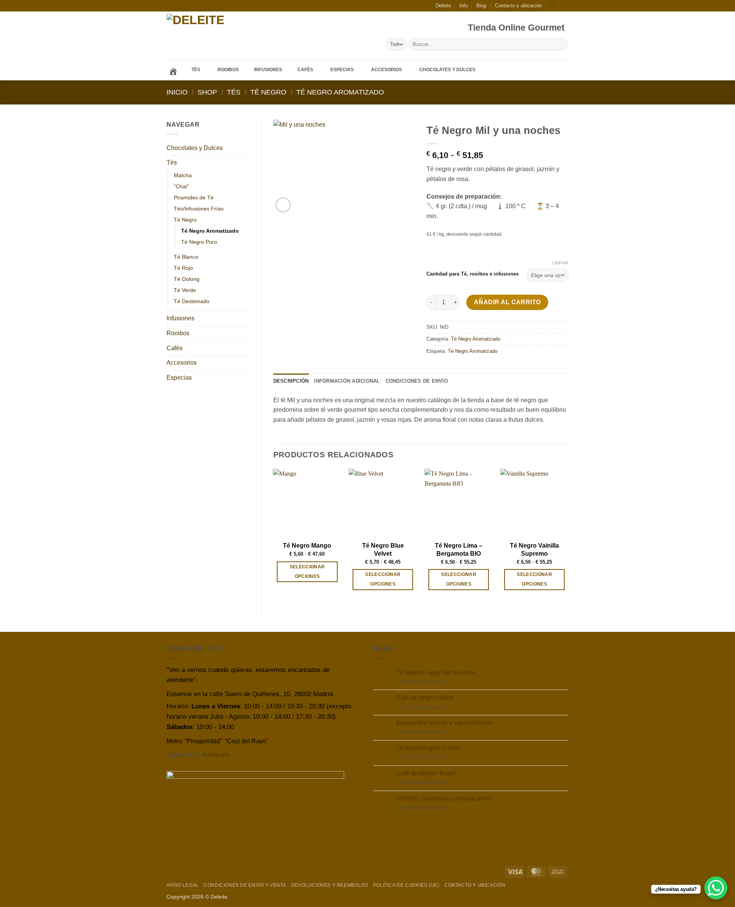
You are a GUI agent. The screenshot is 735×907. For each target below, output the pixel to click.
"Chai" (181, 186)
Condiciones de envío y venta (245, 885)
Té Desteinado (191, 301)
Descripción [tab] (291, 381)
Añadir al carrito (507, 302)
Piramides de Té (194, 197)
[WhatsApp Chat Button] (715, 887)
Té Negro (268, 92)
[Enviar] (560, 44)
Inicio (177, 92)
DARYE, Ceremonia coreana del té (444, 798)
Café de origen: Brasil (425, 773)
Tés (233, 92)
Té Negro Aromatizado (340, 92)
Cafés (175, 348)
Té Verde (185, 290)
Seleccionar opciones (307, 571)
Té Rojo (183, 268)
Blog (481, 5)
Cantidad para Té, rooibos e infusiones (472, 274)
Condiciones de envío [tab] (416, 381)
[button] (552, 5)
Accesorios (182, 362)
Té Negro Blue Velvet (383, 549)
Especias (179, 377)
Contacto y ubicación (518, 5)
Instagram (216, 754)
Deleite (443, 5)
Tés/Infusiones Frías (199, 209)
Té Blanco (186, 257)
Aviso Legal (183, 885)
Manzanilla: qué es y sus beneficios (444, 722)
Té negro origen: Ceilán (428, 748)
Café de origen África (425, 697)
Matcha (183, 175)
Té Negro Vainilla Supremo (534, 549)
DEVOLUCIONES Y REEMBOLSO (329, 885)
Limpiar (560, 263)
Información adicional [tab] (347, 381)
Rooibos (178, 333)
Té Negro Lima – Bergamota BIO (458, 549)
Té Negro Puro (199, 242)
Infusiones (180, 318)
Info (463, 5)
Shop (207, 92)
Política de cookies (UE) (406, 885)
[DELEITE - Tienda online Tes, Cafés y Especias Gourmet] (218, 36)
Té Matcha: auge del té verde (435, 672)
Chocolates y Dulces (195, 148)
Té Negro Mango (307, 545)
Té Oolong (186, 279)
